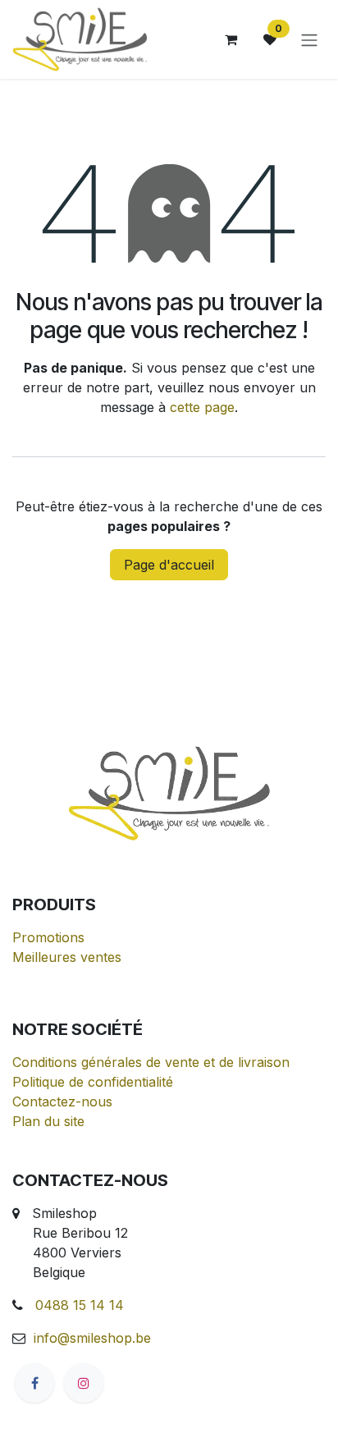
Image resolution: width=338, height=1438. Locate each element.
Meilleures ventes (66, 957)
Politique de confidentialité (92, 1082)
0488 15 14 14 (79, 1305)
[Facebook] (34, 1383)
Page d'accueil (169, 564)
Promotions (48, 937)
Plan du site (48, 1121)
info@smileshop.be (92, 1338)
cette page (202, 407)
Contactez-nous (62, 1101)
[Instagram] (83, 1383)
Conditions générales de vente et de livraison (151, 1062)
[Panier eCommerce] (230, 39)
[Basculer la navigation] (309, 39)
